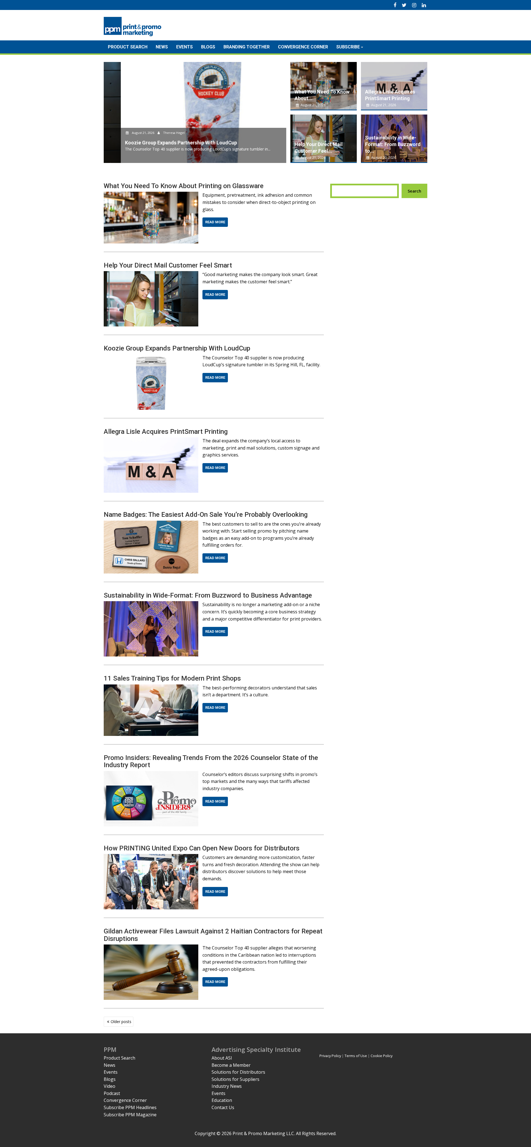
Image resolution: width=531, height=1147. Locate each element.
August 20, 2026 (383, 157)
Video (109, 1086)
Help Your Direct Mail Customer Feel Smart (168, 265)
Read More (215, 222)
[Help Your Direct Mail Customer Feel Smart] (151, 274)
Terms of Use (356, 1055)
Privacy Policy (330, 1055)
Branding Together (246, 47)
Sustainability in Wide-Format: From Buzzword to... (393, 144)
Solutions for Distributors (238, 1072)
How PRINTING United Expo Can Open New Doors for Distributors (202, 848)
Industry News (227, 1086)
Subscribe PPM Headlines (130, 1107)
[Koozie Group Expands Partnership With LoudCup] (151, 357)
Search (414, 191)
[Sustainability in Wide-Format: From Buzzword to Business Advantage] (151, 604)
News (162, 47)
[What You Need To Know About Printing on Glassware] (151, 195)
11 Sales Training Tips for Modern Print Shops (172, 678)
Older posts (121, 1021)
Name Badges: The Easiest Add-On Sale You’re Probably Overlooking (206, 514)
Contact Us (223, 1107)
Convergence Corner (303, 47)
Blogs (208, 47)
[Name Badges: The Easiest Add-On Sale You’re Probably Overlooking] (151, 524)
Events (184, 47)
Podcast (112, 1093)
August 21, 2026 (126, 133)
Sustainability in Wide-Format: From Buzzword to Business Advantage (208, 595)
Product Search (127, 47)
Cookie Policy (381, 1055)
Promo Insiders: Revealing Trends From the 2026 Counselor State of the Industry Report (211, 761)
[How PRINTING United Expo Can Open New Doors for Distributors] (151, 857)
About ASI (222, 1058)
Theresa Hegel (156, 133)
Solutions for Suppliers (235, 1079)
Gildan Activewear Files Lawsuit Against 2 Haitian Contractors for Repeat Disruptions (213, 934)
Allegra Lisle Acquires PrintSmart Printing (166, 431)
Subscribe (348, 47)
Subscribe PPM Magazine (130, 1115)
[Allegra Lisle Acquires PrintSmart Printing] (151, 440)
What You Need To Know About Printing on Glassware (184, 186)
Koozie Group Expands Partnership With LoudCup (177, 348)
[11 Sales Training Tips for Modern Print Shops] (151, 688)
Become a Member (231, 1065)
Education (222, 1100)
